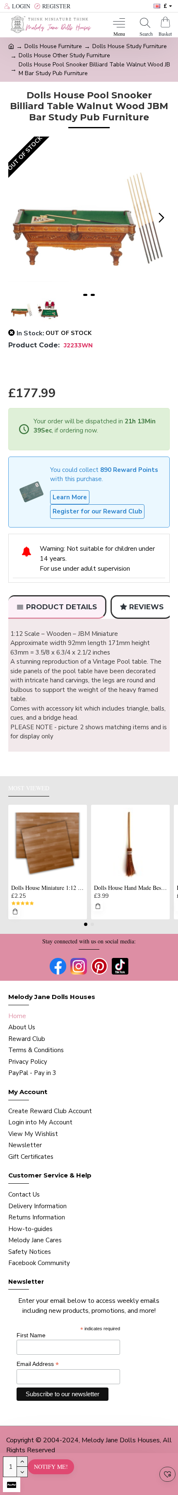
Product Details (61, 607)
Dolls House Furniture (53, 46)
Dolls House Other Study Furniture (64, 55)
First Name (31, 1335)
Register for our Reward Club (97, 511)
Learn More (70, 497)
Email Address (38, 1364)
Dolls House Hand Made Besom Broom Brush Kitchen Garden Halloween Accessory (130, 888)
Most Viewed (28, 788)
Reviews (146, 607)
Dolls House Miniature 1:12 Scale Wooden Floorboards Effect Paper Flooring (47, 888)
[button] (16, 217)
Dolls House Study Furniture (129, 46)
